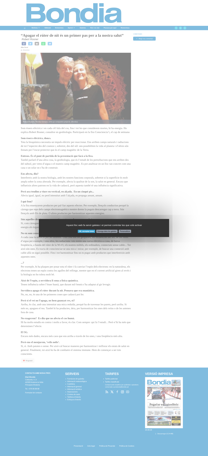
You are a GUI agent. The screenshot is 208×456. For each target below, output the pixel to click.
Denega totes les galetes (106, 231)
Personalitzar (125, 231)
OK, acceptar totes (86, 231)
